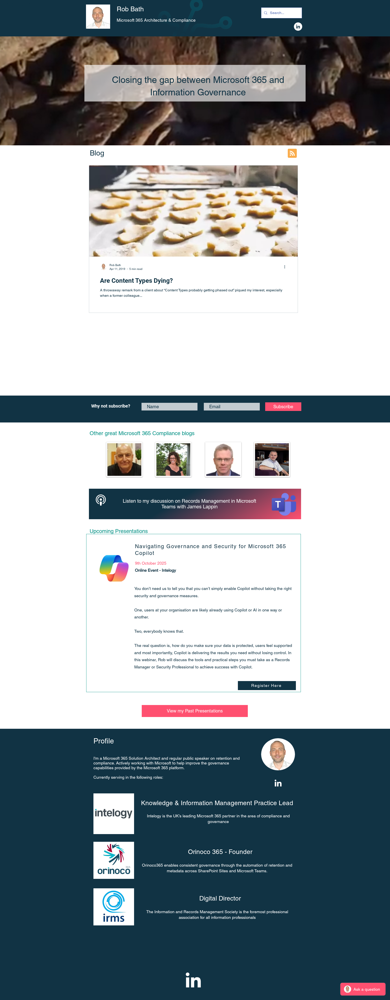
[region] (124, 459)
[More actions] (286, 266)
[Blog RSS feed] (292, 153)
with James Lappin (197, 506)
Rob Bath (130, 9)
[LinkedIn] (298, 26)
